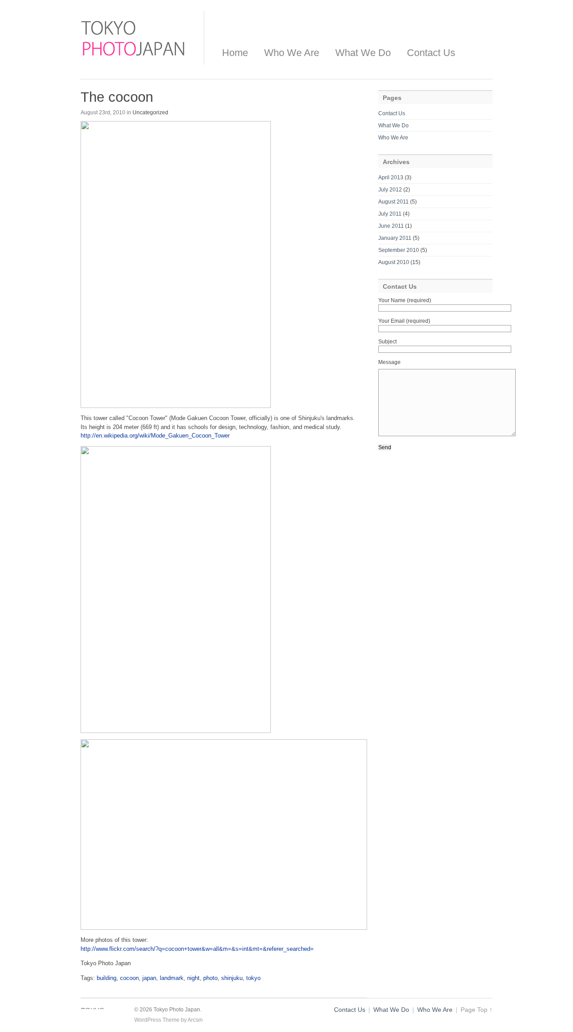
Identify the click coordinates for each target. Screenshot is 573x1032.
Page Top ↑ (476, 1009)
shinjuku (232, 978)
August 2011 (393, 202)
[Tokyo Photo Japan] (133, 58)
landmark (172, 978)
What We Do (363, 52)
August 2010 (393, 262)
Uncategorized (150, 112)
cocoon (129, 978)
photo (210, 978)
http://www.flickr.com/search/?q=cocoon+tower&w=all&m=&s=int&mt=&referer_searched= (197, 948)
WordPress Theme (157, 1020)
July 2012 (390, 189)
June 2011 (391, 226)
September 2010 (398, 250)
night (193, 978)
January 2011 (394, 238)
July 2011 (390, 214)
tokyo (253, 978)
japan (149, 978)
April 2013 (390, 177)
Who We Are (291, 52)
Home (235, 52)
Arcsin (195, 1020)
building (106, 978)
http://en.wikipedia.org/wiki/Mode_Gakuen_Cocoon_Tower (155, 435)
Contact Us (431, 52)
